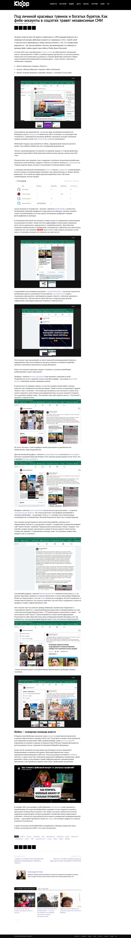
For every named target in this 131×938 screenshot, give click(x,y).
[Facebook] (16, 28)
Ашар (103, 4)
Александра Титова (22, 23)
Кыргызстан (74, 836)
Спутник (94, 4)
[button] (114, 4)
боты (43, 836)
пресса (27, 839)
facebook (22, 836)
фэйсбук (67, 839)
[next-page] (18, 920)
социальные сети (40, 839)
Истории (62, 4)
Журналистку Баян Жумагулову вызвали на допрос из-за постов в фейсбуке (70, 910)
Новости (53, 4)
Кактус (67, 836)
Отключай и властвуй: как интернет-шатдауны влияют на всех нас (23, 910)
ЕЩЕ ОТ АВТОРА (43, 889)
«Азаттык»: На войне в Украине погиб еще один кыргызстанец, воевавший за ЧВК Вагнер (65, 860)
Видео (71, 4)
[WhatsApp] (34, 28)
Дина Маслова (51, 836)
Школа (86, 4)
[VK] (25, 28)
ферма (61, 839)
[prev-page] (15, 920)
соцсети (49, 839)
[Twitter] (21, 28)
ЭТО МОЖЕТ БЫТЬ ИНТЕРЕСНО (25, 889)
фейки (55, 839)
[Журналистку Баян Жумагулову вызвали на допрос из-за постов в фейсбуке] (70, 900)
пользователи (19, 839)
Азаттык (29, 836)
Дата (79, 4)
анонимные (36, 836)
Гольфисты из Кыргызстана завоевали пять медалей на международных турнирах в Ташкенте (29, 861)
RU (108, 4)
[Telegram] (29, 28)
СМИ (32, 839)
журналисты (60, 836)
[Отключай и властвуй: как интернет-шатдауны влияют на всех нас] (24, 900)
